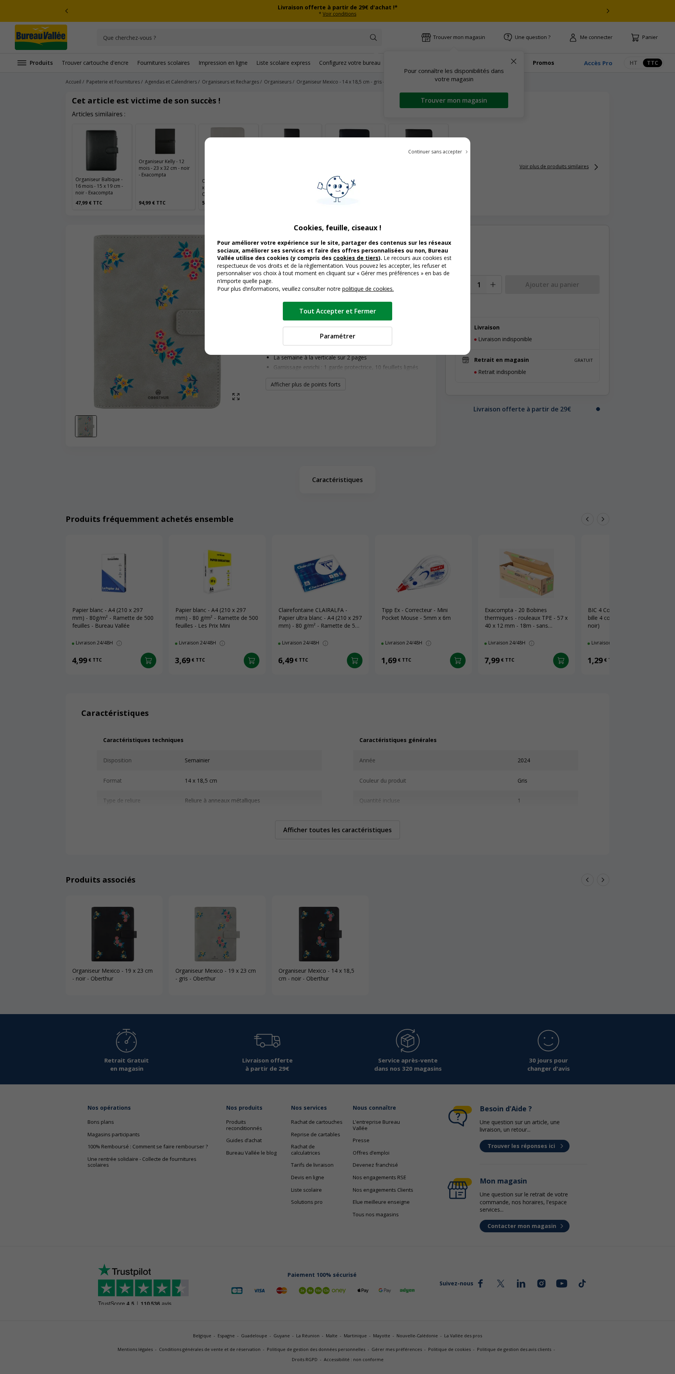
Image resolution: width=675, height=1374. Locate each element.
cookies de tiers (356, 258)
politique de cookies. (368, 288)
